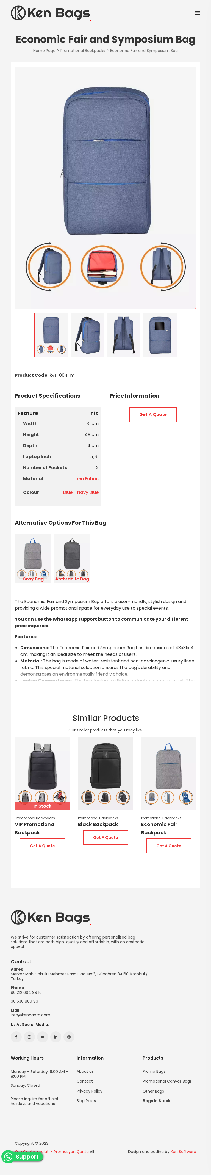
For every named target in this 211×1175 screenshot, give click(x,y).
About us (85, 1071)
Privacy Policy (89, 1091)
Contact (85, 1081)
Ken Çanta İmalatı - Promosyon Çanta (52, 1151)
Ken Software (183, 1151)
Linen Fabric (86, 478)
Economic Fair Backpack (159, 828)
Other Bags (153, 1091)
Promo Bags (154, 1071)
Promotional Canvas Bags (167, 1081)
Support (29, 1156)
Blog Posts (86, 1100)
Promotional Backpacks (35, 818)
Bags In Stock (157, 1100)
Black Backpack (98, 824)
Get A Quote (153, 414)
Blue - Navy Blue (81, 492)
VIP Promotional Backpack (35, 828)
